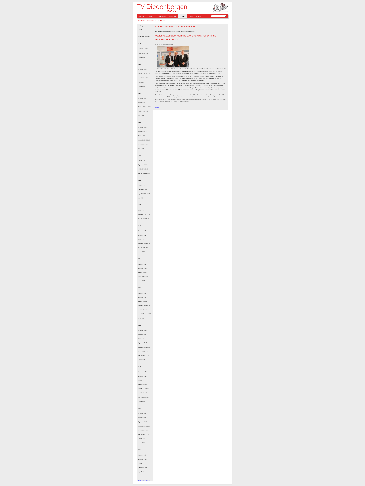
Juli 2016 (147, 347)
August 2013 (141, 472)
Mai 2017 (145, 310)
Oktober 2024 (141, 107)
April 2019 (145, 247)
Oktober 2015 (141, 380)
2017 (139, 287)
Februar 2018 (141, 281)
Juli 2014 (147, 426)
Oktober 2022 (141, 160)
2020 (139, 205)
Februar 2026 (141, 57)
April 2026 (145, 53)
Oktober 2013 (141, 463)
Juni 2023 (140, 144)
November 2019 (142, 235)
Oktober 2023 (141, 136)
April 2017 (140, 314)
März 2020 (146, 218)
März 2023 (141, 148)
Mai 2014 (145, 430)
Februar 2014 (141, 438)
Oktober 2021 (141, 185)
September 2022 (142, 165)
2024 (139, 93)
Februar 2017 (147, 314)
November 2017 (142, 297)
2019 (139, 225)
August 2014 (141, 426)
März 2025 (141, 82)
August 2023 (141, 140)
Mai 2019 (140, 247)
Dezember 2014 (142, 413)
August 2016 (141, 347)
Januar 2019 (141, 252)
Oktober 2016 (141, 339)
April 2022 (140, 173)
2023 (139, 122)
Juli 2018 (140, 276)
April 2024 (145, 111)
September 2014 (142, 422)
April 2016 (140, 355)
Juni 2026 (145, 49)
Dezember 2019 (142, 231)
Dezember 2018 (142, 264)
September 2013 (142, 467)
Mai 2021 (147, 194)
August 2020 (141, 214)
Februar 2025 (141, 86)
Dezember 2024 (142, 98)
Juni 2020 (147, 214)
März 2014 (146, 434)
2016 (139, 325)
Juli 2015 (147, 388)
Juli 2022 (140, 169)
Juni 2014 (140, 430)
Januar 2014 (141, 443)
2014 (139, 408)
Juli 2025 (147, 73)
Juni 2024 (148, 107)
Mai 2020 (140, 218)
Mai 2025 (145, 78)
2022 (139, 155)
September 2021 (142, 189)
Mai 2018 (145, 276)
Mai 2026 (140, 53)
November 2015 (142, 376)
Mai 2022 (145, 169)
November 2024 (142, 102)
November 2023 (142, 131)
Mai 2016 (145, 351)
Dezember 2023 (142, 127)
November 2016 (142, 334)
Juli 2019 (147, 243)
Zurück (157, 107)
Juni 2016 (140, 351)
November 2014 (142, 417)
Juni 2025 (140, 78)
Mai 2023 (145, 144)
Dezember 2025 (142, 69)
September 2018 (142, 272)
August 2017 (141, 305)
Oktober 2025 (141, 73)
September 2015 (142, 384)
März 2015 (146, 397)
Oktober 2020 (141, 210)
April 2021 (140, 198)
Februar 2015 (141, 401)
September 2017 (142, 301)
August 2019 (141, 243)
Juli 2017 (147, 305)
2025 (139, 64)
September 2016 (142, 343)
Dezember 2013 (142, 455)
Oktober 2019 (141, 239)
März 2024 (141, 115)
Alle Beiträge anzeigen (144, 480)
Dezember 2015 (142, 372)
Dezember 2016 (142, 330)
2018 (139, 258)
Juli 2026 (140, 49)
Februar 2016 (141, 359)
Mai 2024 (140, 111)
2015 (139, 366)
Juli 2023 (147, 140)
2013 (139, 449)
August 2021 (141, 194)
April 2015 (140, 397)
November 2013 (142, 459)
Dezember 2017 (142, 293)
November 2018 (142, 268)
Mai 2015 (145, 393)
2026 (139, 43)
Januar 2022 (146, 173)
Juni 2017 (140, 310)
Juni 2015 (140, 393)
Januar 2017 (141, 318)
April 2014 (140, 434)
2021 (139, 180)
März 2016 (146, 355)
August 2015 (141, 388)
